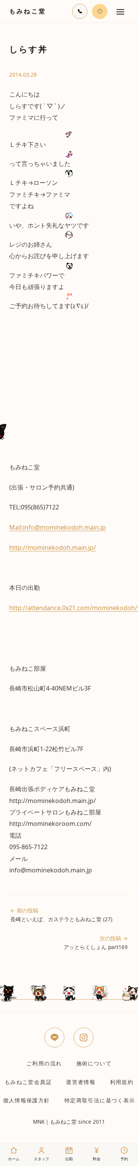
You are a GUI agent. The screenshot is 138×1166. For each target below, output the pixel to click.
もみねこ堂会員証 (28, 1082)
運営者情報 (80, 1082)
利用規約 (121, 1082)
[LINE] (54, 1037)
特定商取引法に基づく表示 (99, 1100)
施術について (94, 1063)
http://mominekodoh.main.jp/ (52, 547)
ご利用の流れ (44, 1063)
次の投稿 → (96, 943)
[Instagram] (84, 1037)
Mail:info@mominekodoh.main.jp (57, 527)
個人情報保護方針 (26, 1100)
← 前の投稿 (61, 915)
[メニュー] (120, 11)
